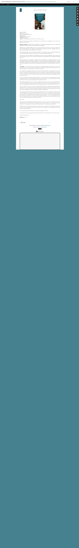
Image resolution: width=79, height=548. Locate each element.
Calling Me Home (39, 10)
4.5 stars (37, 127)
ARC (40, 127)
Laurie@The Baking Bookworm (45, 125)
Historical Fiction (44, 127)
